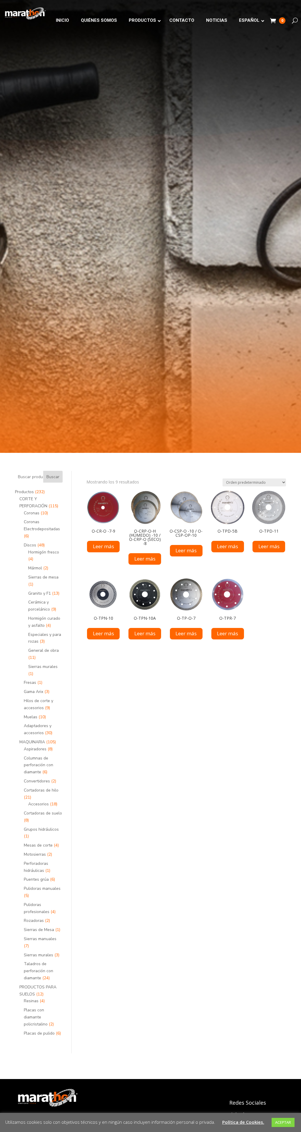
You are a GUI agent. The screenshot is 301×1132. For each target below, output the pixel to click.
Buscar (52, 477)
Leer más (103, 546)
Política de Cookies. (243, 1122)
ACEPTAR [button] (283, 1122)
